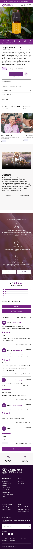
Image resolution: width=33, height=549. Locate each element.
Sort (18, 317)
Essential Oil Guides (23, 509)
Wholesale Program (7, 504)
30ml (16, 68)
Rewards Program (6, 509)
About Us (24, 271)
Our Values (9, 271)
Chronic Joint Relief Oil (7, 135)
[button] (30, 5)
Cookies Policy (24, 538)
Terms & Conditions (14, 538)
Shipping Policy (6, 487)
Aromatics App (6, 492)
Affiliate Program (6, 507)
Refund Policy (4, 540)
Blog (19, 504)
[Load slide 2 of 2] (4, 1)
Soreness (4, 141)
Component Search (23, 511)
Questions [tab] (16, 302)
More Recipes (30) (27, 107)
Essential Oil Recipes (24, 507)
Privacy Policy (5, 538)
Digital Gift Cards (6, 490)
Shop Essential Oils (24, 195)
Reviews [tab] (6, 302)
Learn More (9, 195)
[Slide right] (31, 127)
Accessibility (12, 540)
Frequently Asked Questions (7, 484)
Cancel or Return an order (7, 495)
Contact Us (5, 481)
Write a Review (20, 311)
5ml (4, 68)
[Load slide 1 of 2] (3, 1)
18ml (10, 68)
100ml (21, 68)
